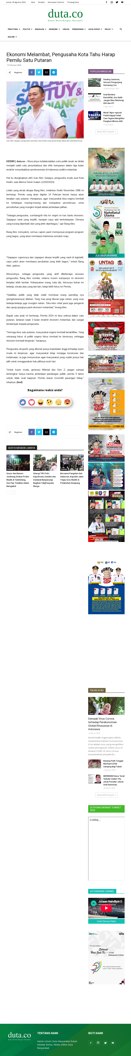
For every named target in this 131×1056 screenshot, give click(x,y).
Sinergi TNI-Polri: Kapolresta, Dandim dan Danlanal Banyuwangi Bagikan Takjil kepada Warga (44, 479)
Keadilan (39, 29)
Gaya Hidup (94, 29)
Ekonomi (53, 29)
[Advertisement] (45, 151)
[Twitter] (117, 2)
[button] (121, 29)
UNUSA (66, 29)
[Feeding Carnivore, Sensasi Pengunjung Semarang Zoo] (94, 82)
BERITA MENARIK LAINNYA (21, 448)
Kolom (11, 37)
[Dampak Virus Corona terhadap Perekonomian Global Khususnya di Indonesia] (106, 706)
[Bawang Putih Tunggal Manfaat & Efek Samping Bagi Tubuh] (94, 763)
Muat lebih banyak (105, 131)
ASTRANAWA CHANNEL (102, 891)
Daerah (10, 469)
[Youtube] (122, 2)
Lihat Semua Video (106, 921)
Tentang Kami (73, 2)
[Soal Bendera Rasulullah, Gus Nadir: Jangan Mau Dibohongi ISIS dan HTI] (94, 97)
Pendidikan (77, 29)
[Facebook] (106, 2)
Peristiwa (13, 29)
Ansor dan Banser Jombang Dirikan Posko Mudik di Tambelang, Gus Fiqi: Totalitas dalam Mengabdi (17, 479)
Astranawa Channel (56, 2)
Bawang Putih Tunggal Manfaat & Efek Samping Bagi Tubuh (113, 764)
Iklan (33, 2)
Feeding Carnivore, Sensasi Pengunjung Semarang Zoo (112, 82)
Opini (91, 713)
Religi (108, 29)
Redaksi (41, 2)
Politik (26, 29)
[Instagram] (111, 2)
